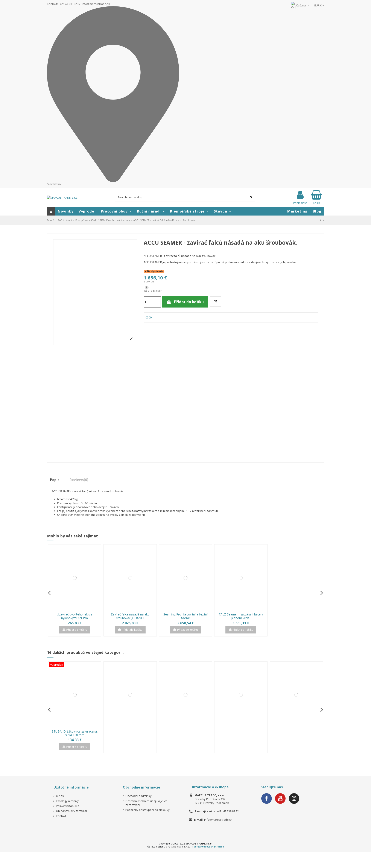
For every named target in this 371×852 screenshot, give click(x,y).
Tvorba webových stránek (208, 846)
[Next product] (323, 220)
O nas (60, 796)
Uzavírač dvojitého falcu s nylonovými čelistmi (75, 616)
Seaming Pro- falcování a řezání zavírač (185, 616)
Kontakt (61, 816)
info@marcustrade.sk (96, 4)
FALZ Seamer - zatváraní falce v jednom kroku (241, 616)
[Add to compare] (215, 301)
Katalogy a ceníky (67, 801)
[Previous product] (321, 220)
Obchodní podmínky (138, 796)
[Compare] (72, 609)
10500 (148, 317)
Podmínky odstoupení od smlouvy (147, 810)
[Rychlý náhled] (77, 609)
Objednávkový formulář (71, 811)
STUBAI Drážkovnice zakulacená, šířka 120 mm (75, 733)
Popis (54, 479)
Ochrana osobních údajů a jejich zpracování (146, 803)
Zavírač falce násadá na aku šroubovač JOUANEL (130, 616)
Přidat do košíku (189, 301)
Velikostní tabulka (67, 806)
